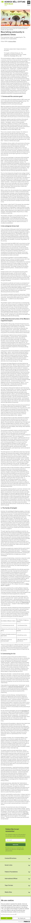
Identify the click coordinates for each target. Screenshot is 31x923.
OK (6, 918)
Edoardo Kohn (25, 602)
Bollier (25, 729)
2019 (7, 585)
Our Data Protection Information (8, 914)
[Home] (13, 3)
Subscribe (15, 844)
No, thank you (21, 918)
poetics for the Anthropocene (15, 686)
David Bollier (25, 710)
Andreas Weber (12, 41)
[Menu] (28, 2)
